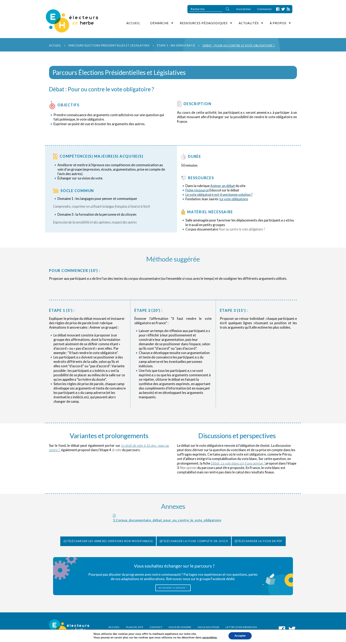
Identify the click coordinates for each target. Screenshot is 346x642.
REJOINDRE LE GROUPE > (173, 588)
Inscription (243, 9)
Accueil (133, 23)
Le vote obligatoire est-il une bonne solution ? (218, 194)
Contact (156, 627)
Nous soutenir (208, 627)
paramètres (209, 637)
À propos (278, 23)
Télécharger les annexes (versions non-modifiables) (110, 541)
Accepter (240, 636)
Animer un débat (222, 186)
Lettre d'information (241, 627)
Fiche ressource (197, 190)
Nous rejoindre (180, 627)
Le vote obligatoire (234, 199)
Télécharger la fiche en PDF (260, 541)
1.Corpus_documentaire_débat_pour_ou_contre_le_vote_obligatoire (167, 520)
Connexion (264, 9)
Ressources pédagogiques (204, 23)
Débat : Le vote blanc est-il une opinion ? (238, 463)
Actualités (249, 23)
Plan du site (134, 627)
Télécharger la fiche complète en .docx (195, 541)
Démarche (159, 23)
